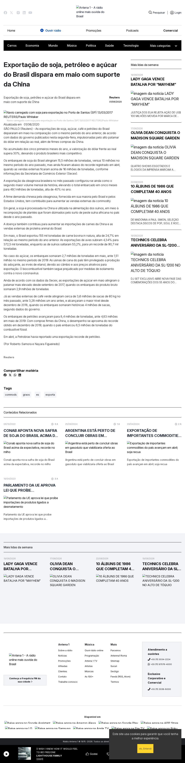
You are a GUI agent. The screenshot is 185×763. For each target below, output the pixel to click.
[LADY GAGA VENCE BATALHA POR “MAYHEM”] (156, 99)
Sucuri (114, 666)
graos (26, 394)
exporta (50, 394)
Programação (92, 655)
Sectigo (115, 671)
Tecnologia (131, 45)
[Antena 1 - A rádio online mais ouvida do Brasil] (92, 12)
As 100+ (89, 676)
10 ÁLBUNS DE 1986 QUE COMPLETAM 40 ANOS (152, 189)
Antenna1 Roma (119, 655)
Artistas (89, 666)
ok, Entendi (145, 748)
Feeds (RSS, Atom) (120, 676)
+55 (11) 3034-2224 (160, 659)
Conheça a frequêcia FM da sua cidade (25, 680)
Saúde (109, 45)
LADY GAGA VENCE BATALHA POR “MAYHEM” (153, 82)
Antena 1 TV (91, 661)
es (37, 394)
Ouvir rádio (53, 30)
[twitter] (10, 375)
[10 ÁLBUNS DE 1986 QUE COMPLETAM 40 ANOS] (156, 206)
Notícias (62, 655)
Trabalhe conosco (68, 681)
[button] (5, 12)
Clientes (62, 671)
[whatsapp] (15, 375)
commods (11, 394)
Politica (91, 45)
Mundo (53, 45)
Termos (115, 681)
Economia (32, 45)
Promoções (93, 30)
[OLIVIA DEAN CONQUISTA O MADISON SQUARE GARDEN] (156, 152)
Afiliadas (62, 666)
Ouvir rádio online (94, 650)
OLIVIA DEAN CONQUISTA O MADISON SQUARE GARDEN (155, 135)
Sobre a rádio (65, 650)
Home (11, 30)
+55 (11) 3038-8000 (161, 689)
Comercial (170, 30)
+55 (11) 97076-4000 (161, 664)
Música (72, 45)
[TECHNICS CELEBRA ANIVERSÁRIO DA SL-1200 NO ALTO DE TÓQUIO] (156, 262)
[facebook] (5, 375)
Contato (62, 676)
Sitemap (115, 661)
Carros (11, 45)
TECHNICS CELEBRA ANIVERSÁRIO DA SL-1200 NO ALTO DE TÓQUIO (154, 243)
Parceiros (116, 650)
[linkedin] (19, 375)
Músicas (89, 671)
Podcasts (132, 30)
